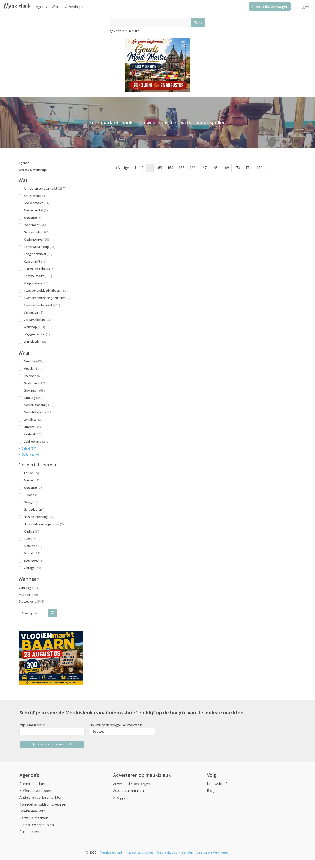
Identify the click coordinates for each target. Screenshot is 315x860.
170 (237, 167)
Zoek (198, 22)
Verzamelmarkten (34, 818)
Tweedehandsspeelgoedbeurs (47, 298)
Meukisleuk (17, 6)
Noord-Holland (38, 412)
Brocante (33, 218)
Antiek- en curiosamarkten (41, 797)
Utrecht (32, 427)
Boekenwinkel (36, 210)
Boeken (31, 480)
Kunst (30, 539)
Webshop (34, 327)
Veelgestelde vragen (212, 852)
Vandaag (29, 588)
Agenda (42, 6)
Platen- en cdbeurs (40, 269)
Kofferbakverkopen (35, 790)
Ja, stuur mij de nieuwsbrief (52, 744)
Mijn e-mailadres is (33, 725)
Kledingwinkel (36, 239)
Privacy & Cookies (139, 852)
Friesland (33, 376)
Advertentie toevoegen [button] (269, 6)
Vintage (32, 568)
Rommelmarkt (38, 276)
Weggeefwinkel (37, 334)
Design (31, 502)
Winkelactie (35, 341)
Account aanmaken (128, 790)
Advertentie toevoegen (131, 783)
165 (181, 167)
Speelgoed (33, 560)
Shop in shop (36, 283)
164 (170, 167)
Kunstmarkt (35, 261)
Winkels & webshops (33, 170)
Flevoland (34, 369)
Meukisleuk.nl (111, 852)
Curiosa (32, 495)
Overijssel (34, 420)
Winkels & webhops (67, 6)
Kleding (32, 531)
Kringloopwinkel (38, 254)
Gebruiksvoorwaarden (175, 852)
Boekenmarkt (36, 203)
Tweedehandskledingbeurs (45, 290)
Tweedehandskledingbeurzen (43, 804)
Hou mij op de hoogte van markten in (116, 725)
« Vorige (122, 167)
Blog (210, 790)
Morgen (28, 595)
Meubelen (33, 546)
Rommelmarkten (33, 783)
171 (248, 167)
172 (259, 167)
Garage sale (36, 232)
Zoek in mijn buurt (126, 31)
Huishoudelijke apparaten (44, 524)
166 (192, 167)
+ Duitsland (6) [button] (29, 454)
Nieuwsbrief (217, 783)
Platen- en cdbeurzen (37, 824)
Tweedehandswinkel (42, 305)
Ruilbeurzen (29, 831)
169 (226, 167)
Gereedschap (35, 509)
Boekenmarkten (33, 811)
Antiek (31, 473)
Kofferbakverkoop (39, 247)
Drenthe (33, 361)
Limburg (34, 398)
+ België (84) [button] (27, 448)
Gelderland (35, 383)
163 (159, 167)
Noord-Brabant (38, 405)
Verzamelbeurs (37, 320)
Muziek (32, 553)
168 (215, 167)
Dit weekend (31, 601)
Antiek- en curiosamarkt (44, 188)
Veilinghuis (33, 312)
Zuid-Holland (37, 441)
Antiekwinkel (36, 196)
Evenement (35, 225)
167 (204, 167)
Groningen (34, 390)
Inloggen (301, 6)
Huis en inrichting (39, 517)
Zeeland (32, 434)
